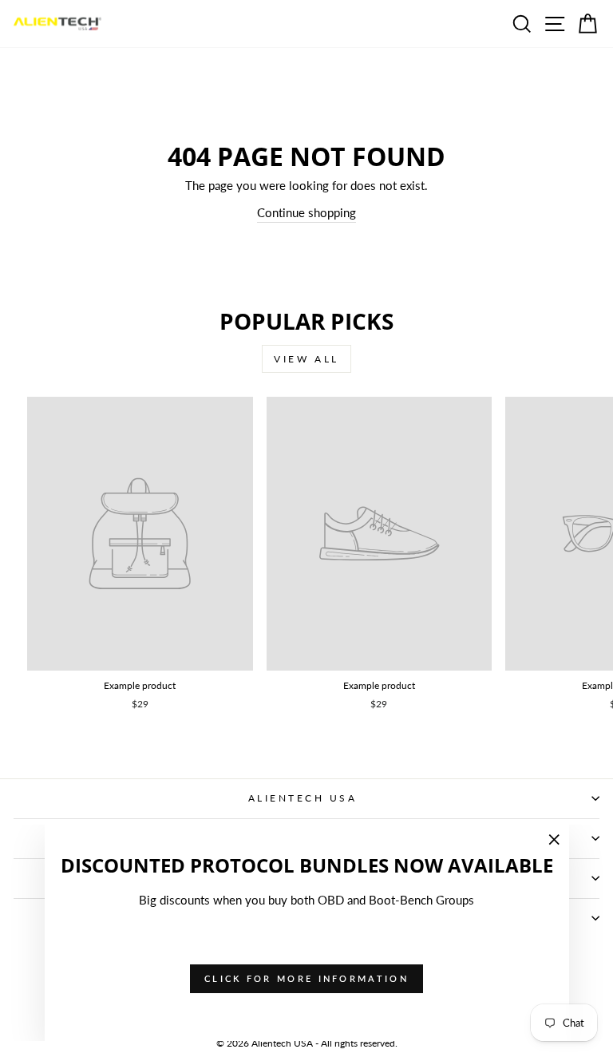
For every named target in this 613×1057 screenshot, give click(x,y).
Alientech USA (303, 798)
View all (306, 359)
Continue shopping (306, 212)
